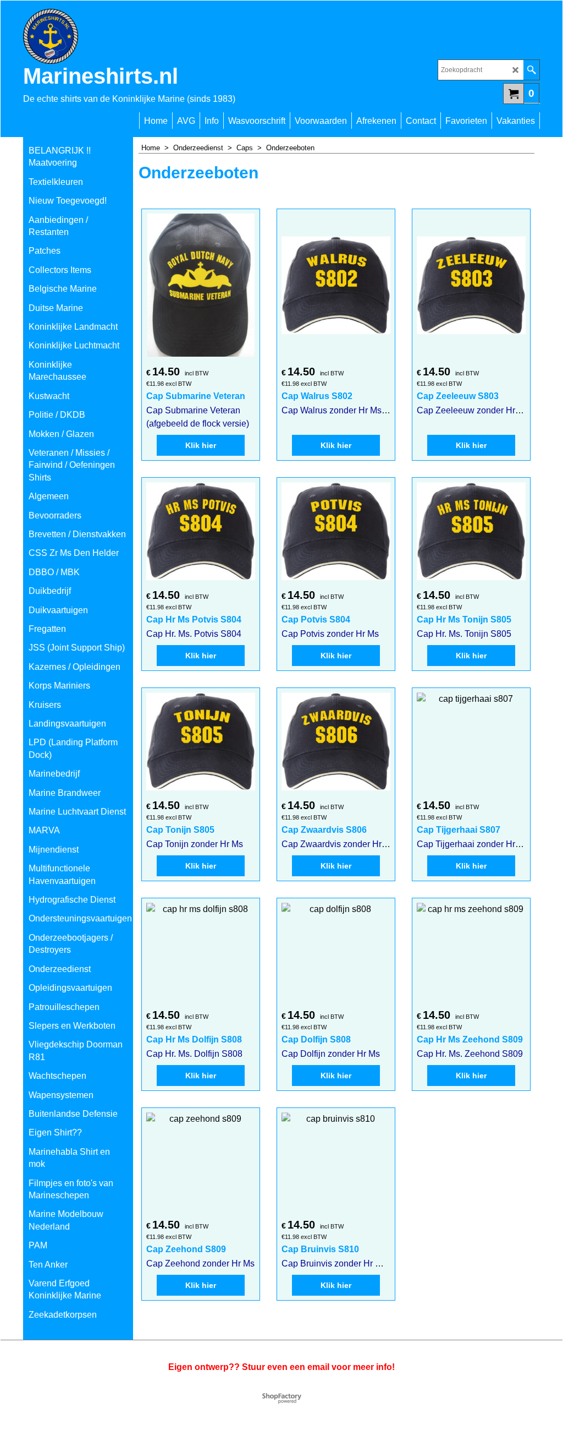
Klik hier (200, 445)
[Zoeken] (531, 70)
